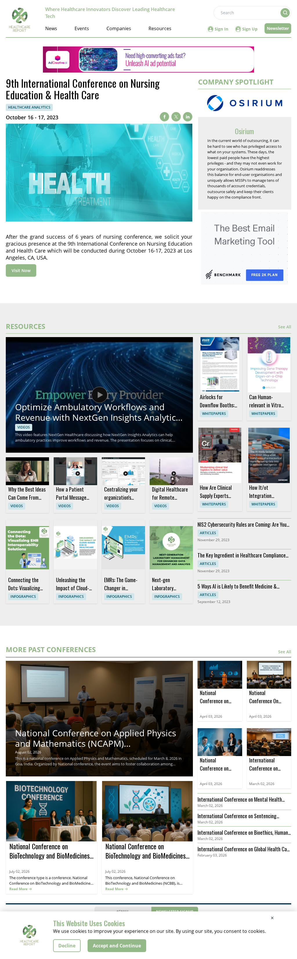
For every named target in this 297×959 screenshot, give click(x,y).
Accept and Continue (117, 945)
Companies (118, 28)
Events (82, 28)
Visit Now (21, 270)
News (51, 28)
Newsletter (278, 28)
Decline (66, 945)
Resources (159, 28)
